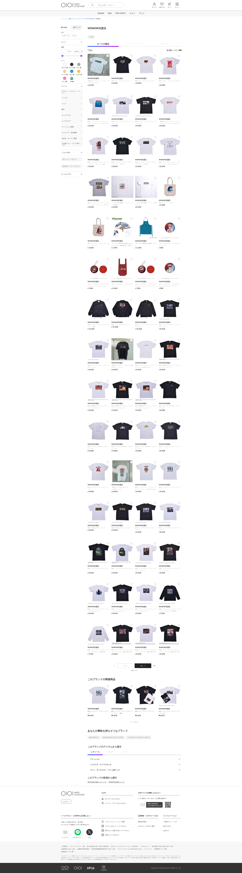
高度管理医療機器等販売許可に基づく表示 (103, 849)
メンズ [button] (73, 35)
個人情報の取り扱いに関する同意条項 (98, 846)
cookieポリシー (144, 846)
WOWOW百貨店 (89, 18)
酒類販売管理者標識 (83, 849)
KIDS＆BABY (120, 13)
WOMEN (100, 13)
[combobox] (106, 5)
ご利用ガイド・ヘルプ (170, 822)
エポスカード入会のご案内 (146, 826)
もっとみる (134, 722)
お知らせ (166, 830)
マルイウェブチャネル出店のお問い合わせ (130, 849)
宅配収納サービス (66, 851)
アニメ (141, 13)
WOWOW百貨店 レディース (97, 782)
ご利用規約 (64, 846)
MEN (110, 13)
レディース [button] (65, 35)
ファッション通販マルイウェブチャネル (72, 18)
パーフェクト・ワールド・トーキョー (138, 737)
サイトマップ (148, 849)
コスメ (132, 13)
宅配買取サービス (159, 849)
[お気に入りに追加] (107, 686)
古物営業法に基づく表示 (68, 849)
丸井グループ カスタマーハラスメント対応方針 (124, 846)
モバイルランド (93, 737)
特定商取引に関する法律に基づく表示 (162, 846)
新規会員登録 (142, 822)
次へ (142, 666)
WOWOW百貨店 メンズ (116, 782)
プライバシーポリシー (76, 846)
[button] (72, 42)
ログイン (66, 802)
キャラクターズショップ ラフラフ (113, 737)
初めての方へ (167, 826)
